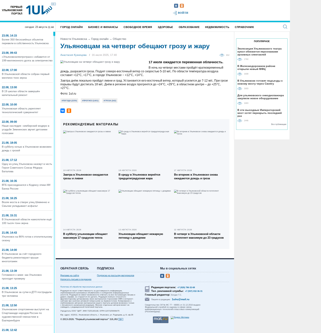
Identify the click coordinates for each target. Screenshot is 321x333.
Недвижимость (217, 27)
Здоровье (165, 27)
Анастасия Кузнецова (73, 54)
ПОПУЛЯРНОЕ (262, 41)
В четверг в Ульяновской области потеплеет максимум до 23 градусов (199, 235)
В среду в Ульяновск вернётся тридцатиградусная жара (139, 176)
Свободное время (138, 27)
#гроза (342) (110, 101)
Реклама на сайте (69, 275)
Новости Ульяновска (73, 38)
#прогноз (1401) (90, 101)
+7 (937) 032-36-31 (193, 291)
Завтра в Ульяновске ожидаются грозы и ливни (85, 176)
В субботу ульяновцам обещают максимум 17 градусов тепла (85, 235)
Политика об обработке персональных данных (81, 287)
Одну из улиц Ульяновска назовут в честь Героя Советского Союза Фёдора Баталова (27, 167)
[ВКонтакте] (62, 110)
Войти (183, 12)
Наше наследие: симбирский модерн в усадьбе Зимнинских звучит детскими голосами (25, 129)
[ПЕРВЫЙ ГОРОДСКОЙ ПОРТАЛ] (12, 9)
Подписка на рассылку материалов (115, 275)
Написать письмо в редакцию (75, 279)
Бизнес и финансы (103, 27)
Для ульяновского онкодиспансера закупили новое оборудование (260, 97)
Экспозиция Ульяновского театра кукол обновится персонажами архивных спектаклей (259, 51)
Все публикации (278, 124)
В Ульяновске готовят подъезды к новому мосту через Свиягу (260, 82)
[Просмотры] (223, 54)
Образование (189, 27)
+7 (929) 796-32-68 (186, 287)
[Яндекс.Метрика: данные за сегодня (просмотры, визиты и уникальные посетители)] (180, 317)
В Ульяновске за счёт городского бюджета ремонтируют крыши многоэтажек (21, 257)
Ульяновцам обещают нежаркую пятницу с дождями (141, 235)
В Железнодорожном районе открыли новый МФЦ (256, 67)
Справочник (244, 27)
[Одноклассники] (69, 110)
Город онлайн (71, 27)
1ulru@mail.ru (180, 299)
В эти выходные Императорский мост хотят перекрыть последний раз (259, 112)
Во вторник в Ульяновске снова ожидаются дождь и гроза (196, 176)
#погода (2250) (69, 101)
